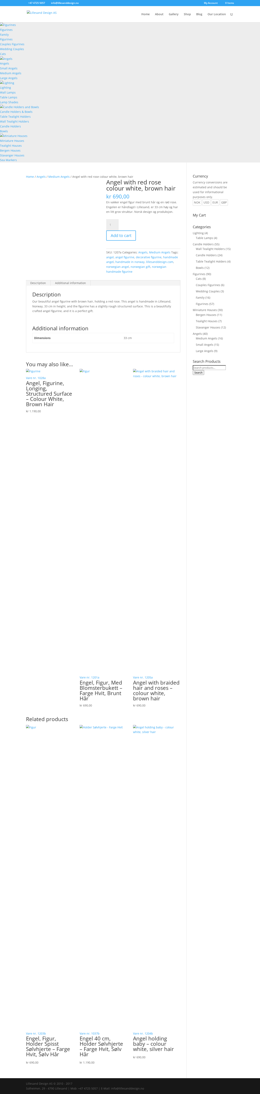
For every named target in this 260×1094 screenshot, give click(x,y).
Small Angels (8, 68)
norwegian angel (117, 267)
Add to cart (121, 235)
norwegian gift (140, 267)
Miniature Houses (12, 141)
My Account (211, 3)
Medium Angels (10, 73)
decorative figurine (148, 257)
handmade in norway (129, 262)
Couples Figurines (12, 44)
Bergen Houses (10, 150)
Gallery (174, 14)
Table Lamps (8, 97)
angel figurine (124, 257)
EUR (215, 202)
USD (206, 202)
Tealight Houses (11, 146)
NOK (197, 202)
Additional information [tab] (70, 283)
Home (145, 14)
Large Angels (8, 78)
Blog (199, 14)
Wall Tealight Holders (14, 121)
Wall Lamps (8, 92)
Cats (3, 54)
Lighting (5, 87)
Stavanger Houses (12, 155)
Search (198, 372)
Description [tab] (38, 283)
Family (4, 35)
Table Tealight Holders (15, 116)
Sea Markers (8, 160)
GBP (224, 202)
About (159, 14)
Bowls (4, 131)
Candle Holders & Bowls (16, 112)
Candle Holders (10, 126)
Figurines (6, 30)
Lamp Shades (9, 102)
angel (110, 257)
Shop (187, 14)
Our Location (217, 14)
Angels (4, 63)
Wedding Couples (12, 49)
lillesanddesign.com (159, 262)
